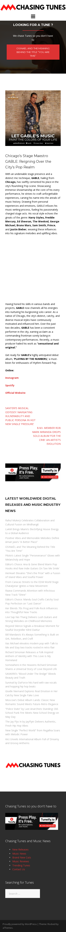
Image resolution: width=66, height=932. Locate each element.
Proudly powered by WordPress (20, 924)
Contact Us (18, 869)
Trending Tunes (21, 865)
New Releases (20, 849)
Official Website (15, 392)
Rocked (51, 924)
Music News (19, 853)
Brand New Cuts (21, 857)
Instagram (12, 377)
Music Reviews (20, 861)
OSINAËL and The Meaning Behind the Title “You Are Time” (33, 52)
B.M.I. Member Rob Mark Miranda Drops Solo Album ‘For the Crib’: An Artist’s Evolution (46, 435)
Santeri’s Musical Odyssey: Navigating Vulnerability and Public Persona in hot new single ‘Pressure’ (20, 416)
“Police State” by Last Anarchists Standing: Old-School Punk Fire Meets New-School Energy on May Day (32, 712)
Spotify (9, 385)
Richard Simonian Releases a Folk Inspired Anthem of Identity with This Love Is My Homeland (29, 656)
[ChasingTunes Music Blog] (33, 6)
